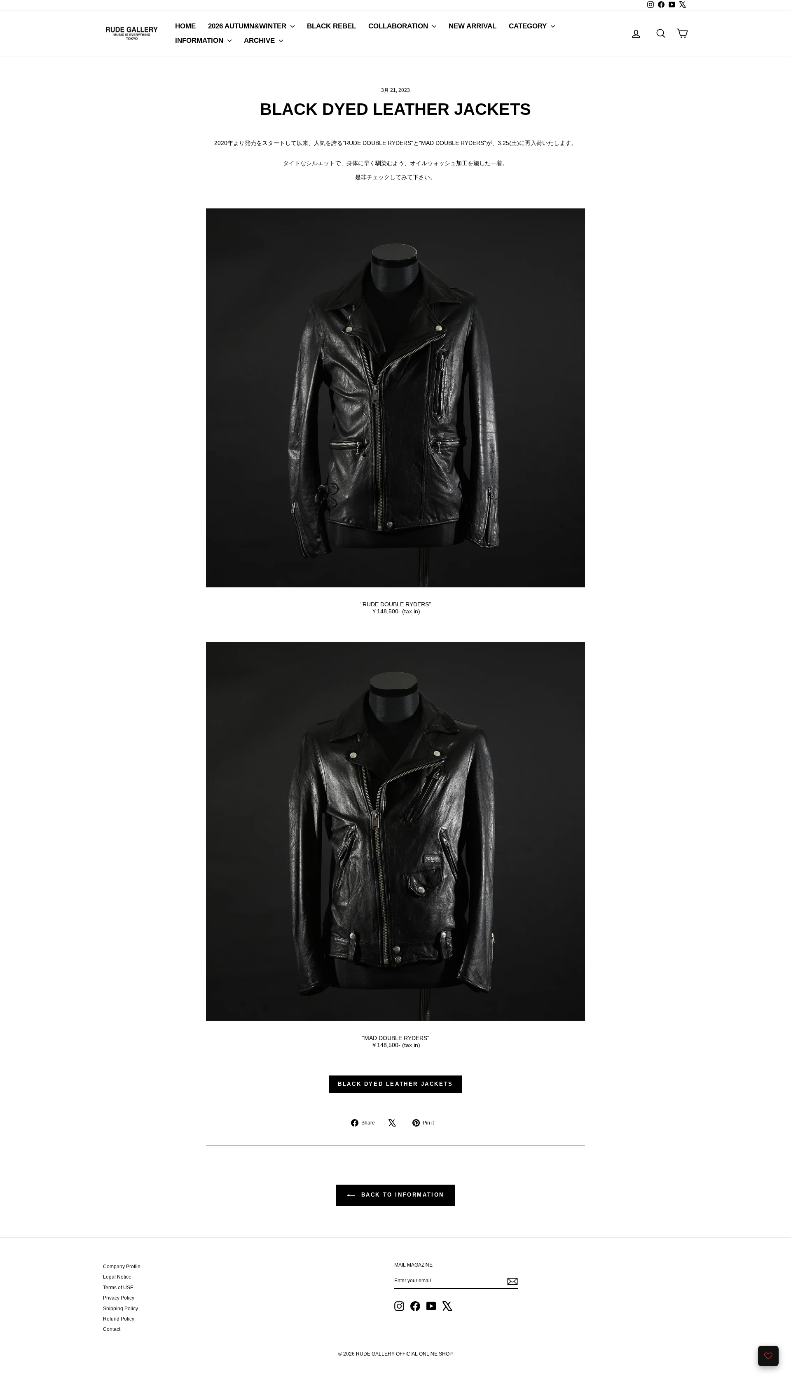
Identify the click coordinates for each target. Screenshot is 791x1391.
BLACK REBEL (331, 26)
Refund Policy (118, 1319)
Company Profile (121, 1266)
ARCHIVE (260, 40)
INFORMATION (200, 40)
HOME (185, 26)
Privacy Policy (118, 1298)
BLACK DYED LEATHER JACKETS (395, 1084)
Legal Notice (117, 1277)
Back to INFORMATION (401, 1195)
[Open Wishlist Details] (768, 1356)
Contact (111, 1329)
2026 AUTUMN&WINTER (248, 26)
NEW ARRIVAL (472, 26)
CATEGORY (529, 26)
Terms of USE (118, 1287)
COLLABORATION (399, 26)
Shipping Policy (120, 1309)
